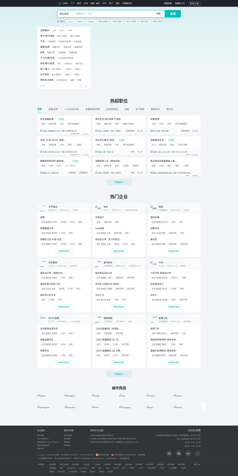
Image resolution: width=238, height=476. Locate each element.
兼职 (61, 468)
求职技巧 (40, 449)
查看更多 (119, 182)
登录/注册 (194, 3)
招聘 (93, 468)
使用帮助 (67, 445)
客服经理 (78, 47)
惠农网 (110, 472)
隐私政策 (67, 439)
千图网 (183, 468)
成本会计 (79, 63)
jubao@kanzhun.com (131, 442)
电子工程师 (62, 36)
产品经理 (51, 41)
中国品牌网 (151, 468)
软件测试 (144, 21)
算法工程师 (103, 21)
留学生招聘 (64, 465)
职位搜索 (40, 435)
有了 (111, 3)
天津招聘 (128, 465)
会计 (59, 63)
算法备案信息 (124, 458)
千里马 (161, 468)
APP (104, 3)
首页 (73, 3)
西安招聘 (139, 465)
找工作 (115, 468)
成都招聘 (160, 465)
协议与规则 (68, 435)
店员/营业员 (62, 80)
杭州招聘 (117, 465)
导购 (79, 80)
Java (71, 21)
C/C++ (62, 30)
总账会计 (68, 63)
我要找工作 (180, 3)
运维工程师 (157, 21)
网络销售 (73, 52)
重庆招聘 (181, 465)
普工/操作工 (57, 69)
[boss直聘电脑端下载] (198, 453)
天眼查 (131, 468)
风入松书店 (71, 468)
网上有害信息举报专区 (63, 458)
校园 (92, 3)
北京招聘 (75, 465)
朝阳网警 (141, 455)
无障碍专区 (127, 3)
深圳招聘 (107, 465)
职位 (79, 3)
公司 (86, 3)
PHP (70, 30)
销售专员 (51, 52)
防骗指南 (67, 442)
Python (80, 21)
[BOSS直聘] (44, 3)
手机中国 (61, 472)
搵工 (107, 468)
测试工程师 (131, 21)
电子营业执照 (103, 455)
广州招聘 (96, 465)
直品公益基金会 (43, 445)
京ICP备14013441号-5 (69, 455)
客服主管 (67, 47)
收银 (72, 80)
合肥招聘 (52, 468)
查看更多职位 (64, 251)
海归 (98, 3)
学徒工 (78, 69)
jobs (123, 468)
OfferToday (83, 468)
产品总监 (78, 41)
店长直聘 (52, 465)
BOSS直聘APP (43, 439)
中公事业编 (73, 472)
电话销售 (62, 52)
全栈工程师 (117, 21)
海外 (118, 3)
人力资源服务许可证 (44, 458)
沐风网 (101, 472)
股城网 (92, 472)
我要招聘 (168, 3)
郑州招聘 (170, 465)
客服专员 (56, 47)
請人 (100, 468)
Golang (91, 21)
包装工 (69, 69)
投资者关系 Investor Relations (48, 442)
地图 (158, 14)
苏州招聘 (149, 465)
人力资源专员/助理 (65, 58)
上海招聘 (86, 465)
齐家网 (51, 472)
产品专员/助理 (64, 41)
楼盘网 (83, 472)
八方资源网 (172, 468)
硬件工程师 (75, 36)
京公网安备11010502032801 (125, 455)
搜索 (173, 13)
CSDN (140, 468)
